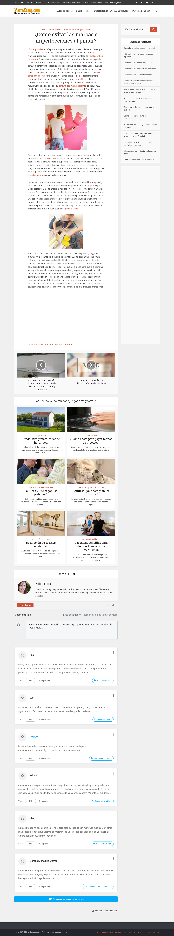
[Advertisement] (66, 315)
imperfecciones (36, 344)
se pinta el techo (70, 208)
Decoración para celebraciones (41, 487)
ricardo (34, 736)
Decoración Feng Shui (112, 2)
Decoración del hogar (91, 539)
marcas (49, 344)
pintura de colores (47, 158)
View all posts (25, 605)
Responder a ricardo (102, 758)
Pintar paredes (36, 49)
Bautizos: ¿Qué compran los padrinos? (91, 492)
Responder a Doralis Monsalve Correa (100, 886)
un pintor (91, 185)
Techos (87, 29)
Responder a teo (104, 719)
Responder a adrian (103, 801)
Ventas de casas (91, 435)
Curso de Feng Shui (141, 10)
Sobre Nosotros (153, 932)
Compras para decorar (34, 2)
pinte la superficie (36, 175)
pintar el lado (80, 79)
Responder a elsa (103, 844)
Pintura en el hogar (73, 29)
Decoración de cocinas (71, 2)
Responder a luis (104, 680)
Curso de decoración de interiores (73, 10)
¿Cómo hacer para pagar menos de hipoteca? (91, 440)
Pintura (68, 344)
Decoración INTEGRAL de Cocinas (111, 10)
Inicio (94, 932)
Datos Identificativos (105, 932)
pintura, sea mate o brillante (72, 85)
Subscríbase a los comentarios (106, 911)
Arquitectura (19, 2)
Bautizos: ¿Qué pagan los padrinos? (40, 492)
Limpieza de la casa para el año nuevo (140, 159)
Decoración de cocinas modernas (41, 544)
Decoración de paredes (52, 29)
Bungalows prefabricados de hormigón (41, 440)
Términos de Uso (121, 932)
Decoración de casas (53, 2)
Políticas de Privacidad (137, 932)
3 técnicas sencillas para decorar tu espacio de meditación (91, 546)
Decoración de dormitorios (92, 2)
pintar (59, 344)
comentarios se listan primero (101, 614)
